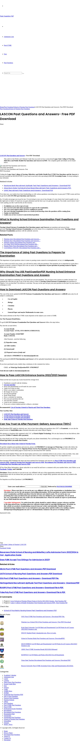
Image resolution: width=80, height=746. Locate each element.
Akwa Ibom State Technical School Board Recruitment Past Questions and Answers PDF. (37, 188)
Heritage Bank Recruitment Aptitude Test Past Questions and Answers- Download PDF (39, 583)
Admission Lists (9, 36)
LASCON (23, 544)
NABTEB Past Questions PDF (13, 694)
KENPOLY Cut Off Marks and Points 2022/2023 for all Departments (42, 655)
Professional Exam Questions (13, 708)
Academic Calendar (10, 675)
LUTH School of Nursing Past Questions (17, 416)
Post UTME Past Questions (12, 705)
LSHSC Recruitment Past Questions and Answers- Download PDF (28, 190)
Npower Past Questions (11, 698)
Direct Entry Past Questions (12, 682)
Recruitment (7, 710)
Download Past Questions (12, 734)
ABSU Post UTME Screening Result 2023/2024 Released (39, 649)
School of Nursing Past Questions (24, 107)
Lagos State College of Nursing (9, 544)
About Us (7, 736)
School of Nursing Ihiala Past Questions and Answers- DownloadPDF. (43, 638)
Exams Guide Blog (10, 684)
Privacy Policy (8, 733)
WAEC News (8, 724)
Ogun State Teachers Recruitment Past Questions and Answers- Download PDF (46, 660)
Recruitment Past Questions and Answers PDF (60, 462)
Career (6, 679)
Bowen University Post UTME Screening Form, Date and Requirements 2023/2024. (47, 666)
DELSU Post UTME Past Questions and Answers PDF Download (28, 569)
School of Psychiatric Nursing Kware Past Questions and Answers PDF (30, 610)
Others (6, 701)
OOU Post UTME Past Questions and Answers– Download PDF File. (43, 616)
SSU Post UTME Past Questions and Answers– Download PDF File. (29, 578)
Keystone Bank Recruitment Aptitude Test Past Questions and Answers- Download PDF (37, 185)
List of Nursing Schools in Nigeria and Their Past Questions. (30, 407)
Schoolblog (7, 721)
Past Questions (8, 63)
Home (2, 107)
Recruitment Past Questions (12, 712)
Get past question (9, 385)
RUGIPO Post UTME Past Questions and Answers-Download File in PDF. (32, 587)
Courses (6, 680)
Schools (6, 723)
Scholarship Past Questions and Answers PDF (15, 464)
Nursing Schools (9, 700)
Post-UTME (8, 45)
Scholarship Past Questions (12, 717)
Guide (6, 689)
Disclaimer (7, 740)
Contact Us (7, 738)
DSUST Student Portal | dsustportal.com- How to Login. (38, 633)
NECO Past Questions (11, 696)
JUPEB (6, 693)
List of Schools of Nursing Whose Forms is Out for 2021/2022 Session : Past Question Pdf (38, 601)
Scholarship (7, 716)
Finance (6, 687)
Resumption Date (9, 714)
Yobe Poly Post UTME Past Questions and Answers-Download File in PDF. (33, 592)
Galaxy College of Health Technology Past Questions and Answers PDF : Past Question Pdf (38, 603)
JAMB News (8, 691)
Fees (5, 54)
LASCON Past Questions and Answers (12, 155)
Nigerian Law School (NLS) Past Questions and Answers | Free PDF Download (46, 622)
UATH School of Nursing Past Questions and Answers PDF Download (31, 573)
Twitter (9, 469)
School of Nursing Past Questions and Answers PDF (27, 462)
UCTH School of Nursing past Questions (17, 417)
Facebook (3, 469)
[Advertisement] (40, 92)
